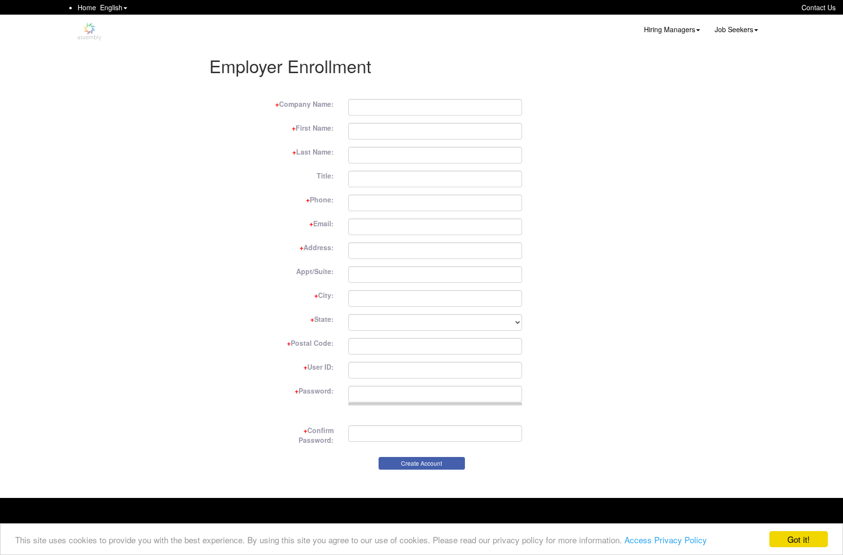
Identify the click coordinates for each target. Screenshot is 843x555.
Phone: (320, 199)
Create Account (421, 463)
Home (87, 7)
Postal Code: (310, 343)
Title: (325, 175)
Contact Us (819, 7)
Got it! (798, 539)
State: (322, 319)
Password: (314, 391)
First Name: (313, 128)
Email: (321, 223)
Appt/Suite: (315, 271)
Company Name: (304, 104)
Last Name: (313, 152)
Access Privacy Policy (665, 540)
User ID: (318, 367)
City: (324, 295)
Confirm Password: (316, 435)
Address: (317, 247)
